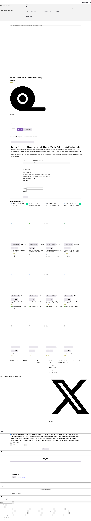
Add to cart (20, 129)
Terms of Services (52, 367)
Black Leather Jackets (62, 9)
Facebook (13, 137)
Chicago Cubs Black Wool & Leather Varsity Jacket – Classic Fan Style (53, 302)
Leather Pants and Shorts (24, 509)
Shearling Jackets (47, 11)
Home (27, 4)
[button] (12, 118)
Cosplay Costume (34, 14)
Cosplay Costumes (23, 511)
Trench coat (74, 14)
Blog (27, 19)
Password (14, 469)
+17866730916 (88, 0)
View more (45, 448)
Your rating (26, 178)
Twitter (17, 137)
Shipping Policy (52, 369)
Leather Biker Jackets (62, 8)
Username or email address (18, 463)
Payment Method (52, 370)
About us (50, 362)
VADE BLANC (3, 8)
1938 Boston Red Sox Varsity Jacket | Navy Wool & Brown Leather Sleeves (71, 251)
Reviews (31, 141)
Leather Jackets (34, 8)
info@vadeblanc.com (86, 2)
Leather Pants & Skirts (62, 13)
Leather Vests (33, 11)
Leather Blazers (75, 13)
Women (57, 11)
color (11, 121)
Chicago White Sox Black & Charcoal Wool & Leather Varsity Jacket (53, 354)
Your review (26, 180)
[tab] (14, 142)
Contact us (51, 364)
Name (24, 188)
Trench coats (29, 16)
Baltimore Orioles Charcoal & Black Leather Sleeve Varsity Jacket (36, 251)
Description (14, 141)
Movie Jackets (29, 18)
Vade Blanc (34, 136)
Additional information (22, 141)
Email (24, 191)
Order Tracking (52, 360)
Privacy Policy (51, 365)
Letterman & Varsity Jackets (18, 25)
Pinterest (21, 137)
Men (26, 6)
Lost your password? (21, 477)
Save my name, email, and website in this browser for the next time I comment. (40, 193)
